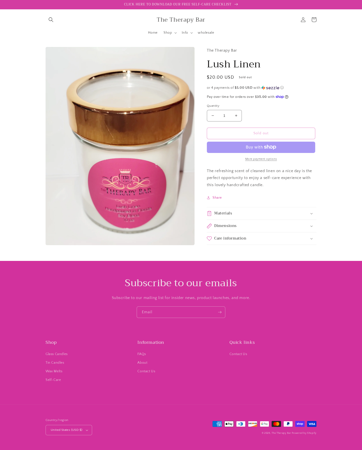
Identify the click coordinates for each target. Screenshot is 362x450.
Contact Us (146, 371)
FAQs (141, 354)
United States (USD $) (66, 430)
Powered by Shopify (304, 433)
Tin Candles (55, 363)
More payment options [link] (261, 158)
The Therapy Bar (282, 433)
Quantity (213, 105)
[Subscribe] (219, 312)
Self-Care (53, 380)
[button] (51, 19)
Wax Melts (54, 371)
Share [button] (217, 197)
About (142, 363)
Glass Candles (57, 354)
